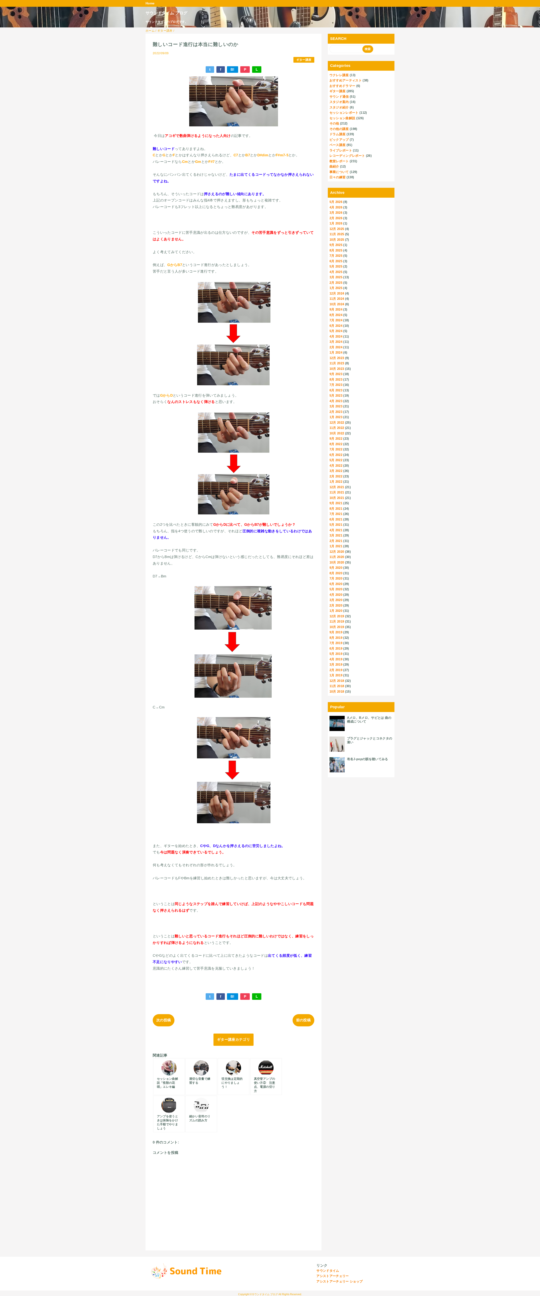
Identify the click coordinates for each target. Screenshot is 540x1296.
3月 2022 (335, 471)
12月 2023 (336, 358)
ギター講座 (304, 59)
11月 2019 (336, 621)
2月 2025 (335, 282)
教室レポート (339, 161)
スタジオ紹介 (339, 107)
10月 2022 (336, 433)
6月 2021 (335, 519)
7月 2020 (335, 578)
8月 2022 (335, 444)
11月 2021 (336, 492)
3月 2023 (335, 406)
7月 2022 (335, 449)
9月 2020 (335, 567)
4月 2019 (335, 659)
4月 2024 (335, 336)
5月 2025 (335, 266)
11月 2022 (336, 428)
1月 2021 (335, 546)
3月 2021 (335, 535)
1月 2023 (335, 417)
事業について (339, 172)
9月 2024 (335, 309)
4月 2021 (335, 530)
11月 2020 (336, 557)
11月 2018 (336, 686)
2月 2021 (335, 541)
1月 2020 (335, 610)
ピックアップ (339, 139)
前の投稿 (303, 1020)
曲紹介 (334, 166)
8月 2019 (335, 637)
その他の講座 (339, 129)
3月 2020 (335, 600)
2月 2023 (335, 412)
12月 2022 (336, 422)
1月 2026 (335, 223)
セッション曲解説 (342, 118)
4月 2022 (335, 465)
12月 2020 (336, 551)
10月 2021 (336, 498)
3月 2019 (335, 664)
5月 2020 (335, 589)
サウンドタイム (327, 1270)
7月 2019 (335, 643)
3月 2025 (335, 277)
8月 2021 (335, 508)
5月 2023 (335, 395)
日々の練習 (337, 177)
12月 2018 (336, 680)
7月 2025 (335, 255)
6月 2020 (335, 584)
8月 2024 (335, 315)
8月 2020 (335, 573)
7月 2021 (335, 514)
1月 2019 (335, 675)
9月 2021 (335, 503)
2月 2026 (335, 218)
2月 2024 (335, 347)
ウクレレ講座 (339, 75)
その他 (334, 123)
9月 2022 (335, 438)
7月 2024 (335, 320)
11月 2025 (336, 234)
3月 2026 (335, 212)
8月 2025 (335, 250)
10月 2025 (336, 239)
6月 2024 (335, 325)
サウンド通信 (339, 96)
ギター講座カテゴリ (233, 1040)
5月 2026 (335, 202)
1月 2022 (335, 481)
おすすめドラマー (342, 86)
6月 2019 (335, 648)
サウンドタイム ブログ (167, 13)
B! (233, 70)
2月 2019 (335, 670)
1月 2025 (335, 288)
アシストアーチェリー (332, 1276)
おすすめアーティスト (345, 80)
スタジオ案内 (339, 102)
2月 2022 (335, 476)
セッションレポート (344, 112)
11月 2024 (336, 298)
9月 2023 (335, 374)
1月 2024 (335, 352)
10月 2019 (336, 627)
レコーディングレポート (347, 155)
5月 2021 (335, 524)
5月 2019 (335, 653)
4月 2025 (335, 272)
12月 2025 (336, 229)
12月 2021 (336, 487)
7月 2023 (335, 385)
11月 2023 (336, 363)
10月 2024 (336, 304)
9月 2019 (335, 632)
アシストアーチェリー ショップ (339, 1281)
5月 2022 (335, 460)
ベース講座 (337, 145)
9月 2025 (335, 245)
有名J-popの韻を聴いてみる (367, 759)
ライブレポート (340, 150)
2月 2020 (335, 605)
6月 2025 (335, 261)
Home (150, 3)
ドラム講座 (337, 134)
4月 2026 (335, 207)
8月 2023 (335, 379)
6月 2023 (335, 390)
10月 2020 (336, 562)
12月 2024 (336, 293)
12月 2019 (336, 616)
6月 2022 (335, 455)
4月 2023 (335, 401)
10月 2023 (336, 368)
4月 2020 (335, 594)
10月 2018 (336, 691)
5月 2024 (335, 331)
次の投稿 (163, 1020)
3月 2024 (335, 341)
